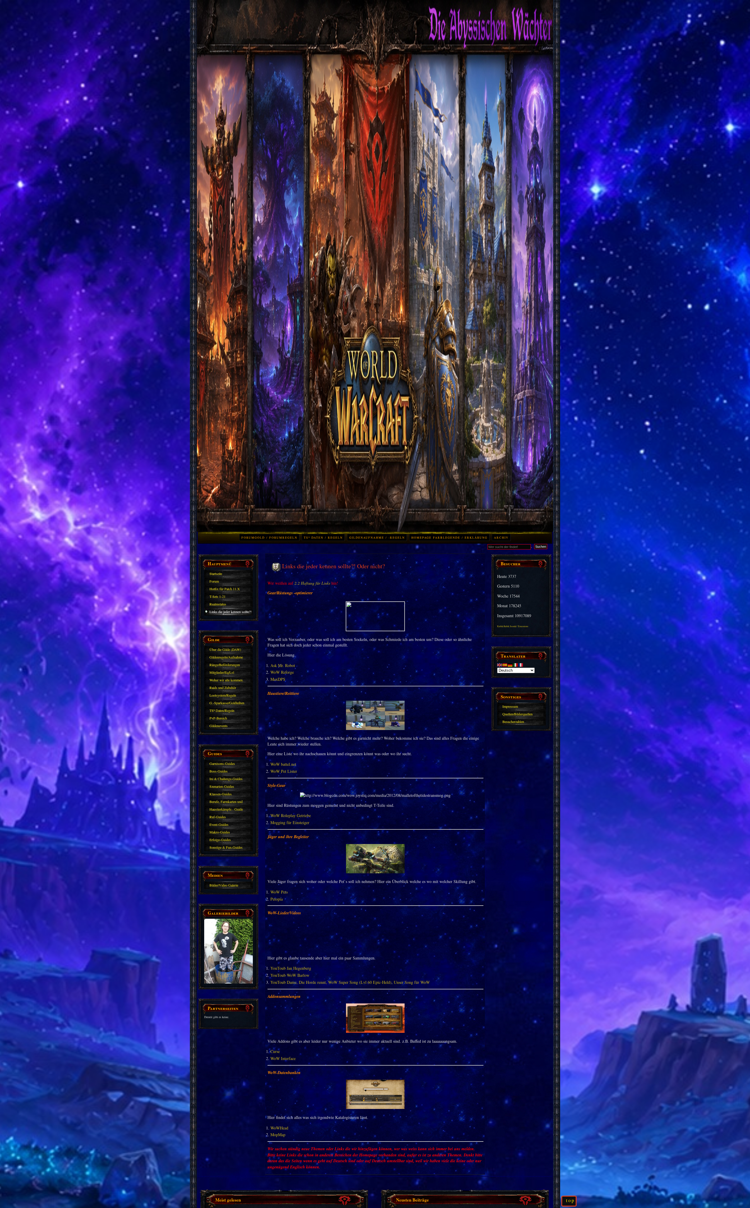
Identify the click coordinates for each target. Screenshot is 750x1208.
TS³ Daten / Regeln (323, 537)
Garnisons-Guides (222, 763)
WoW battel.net (283, 764)
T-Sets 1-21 (217, 596)
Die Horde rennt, (313, 982)
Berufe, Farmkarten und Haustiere (226, 802)
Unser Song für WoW (412, 982)
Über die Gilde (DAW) (225, 649)
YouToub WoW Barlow (289, 975)
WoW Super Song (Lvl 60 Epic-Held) (359, 982)
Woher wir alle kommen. (226, 680)
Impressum (510, 706)
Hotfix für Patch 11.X (224, 588)
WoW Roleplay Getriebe (290, 815)
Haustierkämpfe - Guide (226, 809)
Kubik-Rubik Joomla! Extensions (512, 626)
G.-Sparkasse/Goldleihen (226, 702)
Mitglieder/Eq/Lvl (221, 672)
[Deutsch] (510, 664)
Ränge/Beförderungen (224, 664)
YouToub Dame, (284, 982)
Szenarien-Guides (221, 786)
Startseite (215, 573)
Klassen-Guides (220, 794)
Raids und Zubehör (222, 687)
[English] (499, 664)
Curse (275, 1051)
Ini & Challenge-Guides (226, 778)
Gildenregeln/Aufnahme (226, 657)
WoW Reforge (282, 672)
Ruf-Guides (217, 816)
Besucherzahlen (513, 721)
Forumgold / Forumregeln (269, 537)
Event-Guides (219, 824)
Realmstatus (217, 604)
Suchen (540, 546)
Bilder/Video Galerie (223, 885)
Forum (214, 581)
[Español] (505, 664)
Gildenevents (218, 725)
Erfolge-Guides (220, 839)
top (570, 1200)
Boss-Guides (218, 771)
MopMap (277, 1134)
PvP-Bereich (218, 718)
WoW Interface (283, 1058)
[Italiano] (515, 664)
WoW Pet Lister (283, 771)
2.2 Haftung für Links (312, 583)
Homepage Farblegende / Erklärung (449, 537)
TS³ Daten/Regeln (221, 710)
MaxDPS (277, 679)
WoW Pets (279, 892)
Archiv (501, 537)
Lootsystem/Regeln (222, 695)
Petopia (276, 899)
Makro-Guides (219, 832)
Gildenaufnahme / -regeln (377, 537)
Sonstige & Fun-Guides (226, 847)
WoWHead (279, 1128)
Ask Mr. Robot (282, 665)
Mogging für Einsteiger (289, 822)
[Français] (521, 664)
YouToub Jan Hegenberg (290, 968)
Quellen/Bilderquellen (517, 714)
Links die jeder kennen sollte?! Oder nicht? (230, 612)
